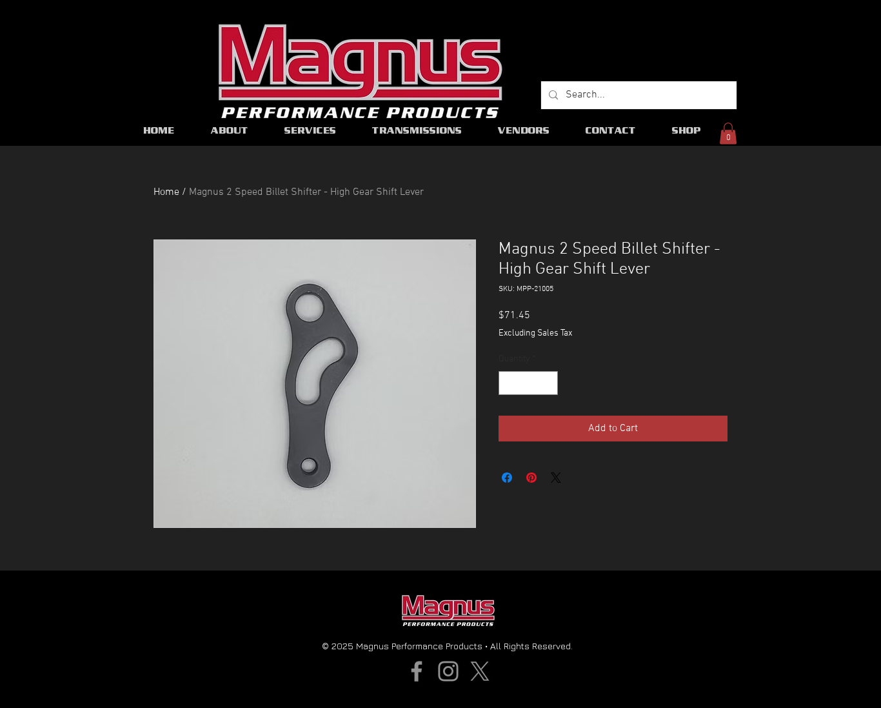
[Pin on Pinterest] (531, 477)
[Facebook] (416, 671)
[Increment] (548, 383)
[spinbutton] (528, 383)
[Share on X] (556, 477)
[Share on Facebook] (507, 477)
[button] (728, 133)
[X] (479, 671)
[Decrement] (508, 383)
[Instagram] (448, 671)
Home (166, 192)
